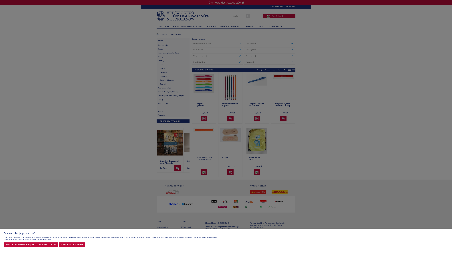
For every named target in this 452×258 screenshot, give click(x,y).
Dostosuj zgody (47, 245)
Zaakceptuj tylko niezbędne (20, 245)
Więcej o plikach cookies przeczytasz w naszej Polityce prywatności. (27, 239)
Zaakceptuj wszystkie (72, 245)
